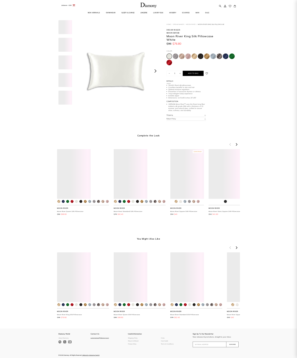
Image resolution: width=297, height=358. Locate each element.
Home (168, 24)
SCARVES (186, 13)
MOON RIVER (191, 24)
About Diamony (63, 338)
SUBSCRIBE (232, 344)
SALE (207, 13)
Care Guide (164, 341)
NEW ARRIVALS (94, 13)
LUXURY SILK (158, 13)
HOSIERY (172, 13)
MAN (197, 13)
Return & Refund (133, 341)
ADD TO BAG (193, 73)
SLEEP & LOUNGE (128, 13)
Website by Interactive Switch (91, 355)
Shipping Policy (132, 338)
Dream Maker (178, 24)
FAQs (163, 338)
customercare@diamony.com (100, 338)
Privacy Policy (132, 344)
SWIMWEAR (111, 13)
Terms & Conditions (167, 344)
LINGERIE (143, 13)
